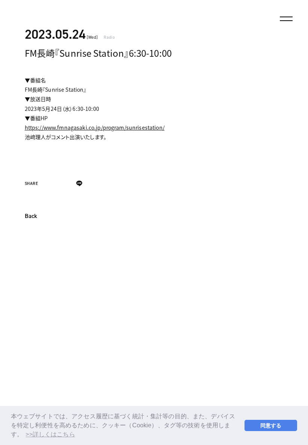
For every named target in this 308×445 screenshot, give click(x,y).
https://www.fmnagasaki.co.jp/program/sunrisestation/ (95, 127)
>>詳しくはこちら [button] (50, 434)
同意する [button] (271, 425)
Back (31, 216)
